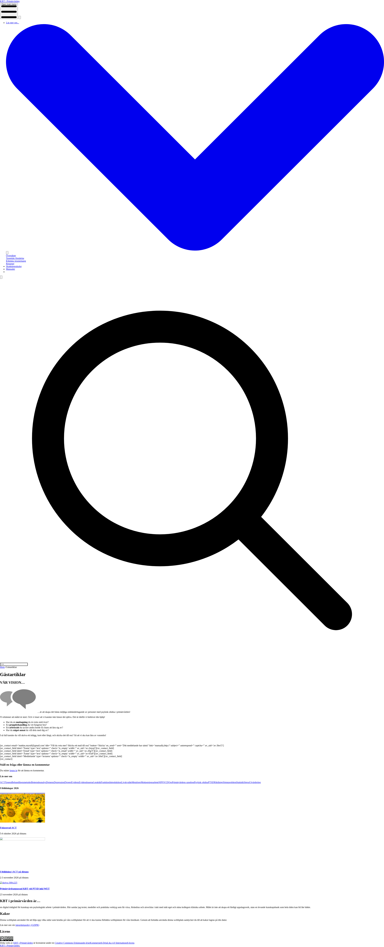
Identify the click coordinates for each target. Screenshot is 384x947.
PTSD (211, 782)
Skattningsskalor (14, 266)
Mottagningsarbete (150, 782)
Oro (170, 782)
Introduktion (115, 782)
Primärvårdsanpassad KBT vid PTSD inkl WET (25, 888)
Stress (246, 782)
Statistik (240, 782)
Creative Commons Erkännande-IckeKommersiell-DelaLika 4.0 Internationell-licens (94, 943)
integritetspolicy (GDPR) (27, 925)
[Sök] (19, 17)
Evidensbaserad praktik (90, 782)
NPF (161, 782)
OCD (165, 782)
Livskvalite (126, 782)
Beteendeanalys (38, 782)
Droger (67, 782)
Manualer (10, 269)
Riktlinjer (218, 782)
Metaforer (136, 782)
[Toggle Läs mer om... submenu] (7, 252)
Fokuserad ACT (8, 827)
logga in (13, 770)
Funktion (105, 782)
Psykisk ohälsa (201, 782)
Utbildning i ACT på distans (14, 871)
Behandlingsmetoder (21, 782)
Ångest (8, 782)
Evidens (75, 782)
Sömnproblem (229, 782)
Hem (2, 667)
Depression (59, 782)
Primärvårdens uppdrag (183, 782)
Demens (50, 782)
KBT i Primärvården (23, 943)
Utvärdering (255, 782)
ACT (2, 782)
